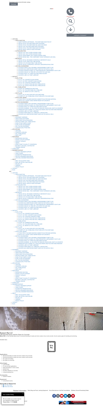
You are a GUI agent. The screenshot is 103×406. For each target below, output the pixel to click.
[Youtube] (62, 396)
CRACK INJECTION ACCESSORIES (24, 120)
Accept (15, 402)
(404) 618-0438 (70, 16)
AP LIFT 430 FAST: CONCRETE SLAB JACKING (29, 81)
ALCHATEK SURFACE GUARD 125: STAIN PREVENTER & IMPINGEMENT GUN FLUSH (39, 70)
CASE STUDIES (19, 153)
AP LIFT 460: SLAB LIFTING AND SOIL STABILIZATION (31, 85)
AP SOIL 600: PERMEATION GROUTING (28, 88)
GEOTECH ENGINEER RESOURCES (24, 156)
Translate (69, 400)
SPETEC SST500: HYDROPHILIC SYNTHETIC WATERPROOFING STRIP (36, 64)
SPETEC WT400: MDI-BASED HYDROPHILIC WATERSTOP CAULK (34, 60)
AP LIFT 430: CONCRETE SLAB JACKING (28, 79)
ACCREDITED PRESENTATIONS (23, 155)
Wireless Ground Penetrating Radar (80, 390)
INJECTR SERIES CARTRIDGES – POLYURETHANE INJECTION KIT (34, 42)
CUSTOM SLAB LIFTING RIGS (22, 127)
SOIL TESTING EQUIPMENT (22, 126)
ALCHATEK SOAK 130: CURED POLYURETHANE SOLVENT (32, 73)
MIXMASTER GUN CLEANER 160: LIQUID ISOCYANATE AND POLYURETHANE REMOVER (40, 109)
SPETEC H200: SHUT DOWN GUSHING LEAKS (29, 54)
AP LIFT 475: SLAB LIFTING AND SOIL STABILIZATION (31, 84)
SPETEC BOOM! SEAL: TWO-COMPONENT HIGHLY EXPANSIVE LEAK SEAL (37, 57)
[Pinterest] (73, 396)
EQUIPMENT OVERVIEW (21, 117)
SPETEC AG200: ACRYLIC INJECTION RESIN (29, 49)
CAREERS (17, 165)
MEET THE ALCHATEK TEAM (22, 161)
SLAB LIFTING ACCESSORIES (22, 124)
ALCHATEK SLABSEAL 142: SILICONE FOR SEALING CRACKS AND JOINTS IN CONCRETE (40, 108)
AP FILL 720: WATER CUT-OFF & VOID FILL (29, 91)
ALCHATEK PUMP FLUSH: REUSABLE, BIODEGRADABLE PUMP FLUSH (35, 67)
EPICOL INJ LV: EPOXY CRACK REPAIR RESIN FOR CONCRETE (34, 100)
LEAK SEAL (18, 130)
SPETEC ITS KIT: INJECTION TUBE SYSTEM (29, 61)
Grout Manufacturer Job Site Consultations (59, 390)
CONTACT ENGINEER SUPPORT (23, 152)
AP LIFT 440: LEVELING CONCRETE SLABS (29, 82)
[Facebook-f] (54, 396)
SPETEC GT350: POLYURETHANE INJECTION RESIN (31, 43)
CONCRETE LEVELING (21, 132)
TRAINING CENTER (20, 147)
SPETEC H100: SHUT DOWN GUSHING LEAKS (29, 52)
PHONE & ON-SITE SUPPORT (22, 139)
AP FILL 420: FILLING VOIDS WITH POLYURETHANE (31, 94)
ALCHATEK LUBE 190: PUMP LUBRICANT (28, 75)
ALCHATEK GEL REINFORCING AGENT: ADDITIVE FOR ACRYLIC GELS (35, 69)
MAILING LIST (18, 164)
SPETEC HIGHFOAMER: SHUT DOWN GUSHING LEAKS (32, 55)
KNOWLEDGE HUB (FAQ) (21, 138)
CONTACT (14, 168)
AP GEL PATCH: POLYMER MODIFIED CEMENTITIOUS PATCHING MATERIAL (37, 99)
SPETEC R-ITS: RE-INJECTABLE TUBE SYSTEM (30, 63)
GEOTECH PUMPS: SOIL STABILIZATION (25, 121)
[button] (51, 171)
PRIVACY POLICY (19, 167)
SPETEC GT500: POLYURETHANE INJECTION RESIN (31, 48)
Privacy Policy (6, 402)
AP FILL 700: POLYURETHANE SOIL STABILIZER (30, 90)
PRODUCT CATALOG (20, 141)
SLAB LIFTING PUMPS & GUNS (23, 123)
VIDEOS (17, 142)
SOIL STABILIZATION (20, 133)
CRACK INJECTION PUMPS (22, 118)
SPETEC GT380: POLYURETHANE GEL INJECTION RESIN (32, 45)
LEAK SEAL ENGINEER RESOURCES (24, 158)
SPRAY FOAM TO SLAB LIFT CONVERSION (26, 144)
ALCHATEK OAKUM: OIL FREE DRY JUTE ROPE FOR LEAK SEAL (34, 72)
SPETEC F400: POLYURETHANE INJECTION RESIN (31, 46)
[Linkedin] (65, 396)
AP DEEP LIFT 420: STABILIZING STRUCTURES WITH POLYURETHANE (36, 96)
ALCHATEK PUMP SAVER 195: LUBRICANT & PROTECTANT (33, 112)
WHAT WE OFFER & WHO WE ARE (23, 162)
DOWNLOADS (15, 149)
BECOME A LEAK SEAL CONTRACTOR (24, 145)
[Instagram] (69, 396)
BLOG (13, 170)
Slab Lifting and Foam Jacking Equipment (38, 390)
